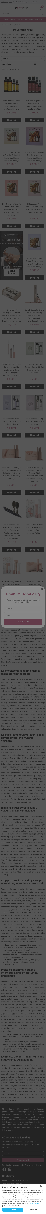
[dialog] (23, 1199)
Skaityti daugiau (34, 1203)
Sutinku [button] (13, 1210)
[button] (23, 1205)
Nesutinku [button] (34, 1210)
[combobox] (41, 1186)
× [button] (43, 1186)
